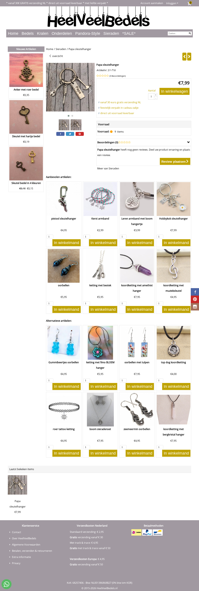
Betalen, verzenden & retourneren (32, 551)
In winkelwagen (174, 91)
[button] (68, 115)
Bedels (28, 33)
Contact (16, 532)
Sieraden (111, 33)
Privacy (16, 563)
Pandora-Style (87, 33)
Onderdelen (62, 33)
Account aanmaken (152, 3)
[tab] (143, 142)
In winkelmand (66, 242)
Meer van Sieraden (108, 168)
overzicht (57, 56)
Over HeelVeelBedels (24, 538)
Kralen (42, 33)
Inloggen (171, 3)
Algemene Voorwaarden (26, 544)
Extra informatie (21, 557)
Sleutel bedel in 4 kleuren (26, 183)
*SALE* (129, 33)
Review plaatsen (173, 161)
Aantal (152, 90)
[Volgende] (189, 57)
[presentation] (51, 90)
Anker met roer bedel (26, 89)
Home (13, 33)
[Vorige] (184, 57)
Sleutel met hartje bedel (26, 136)
